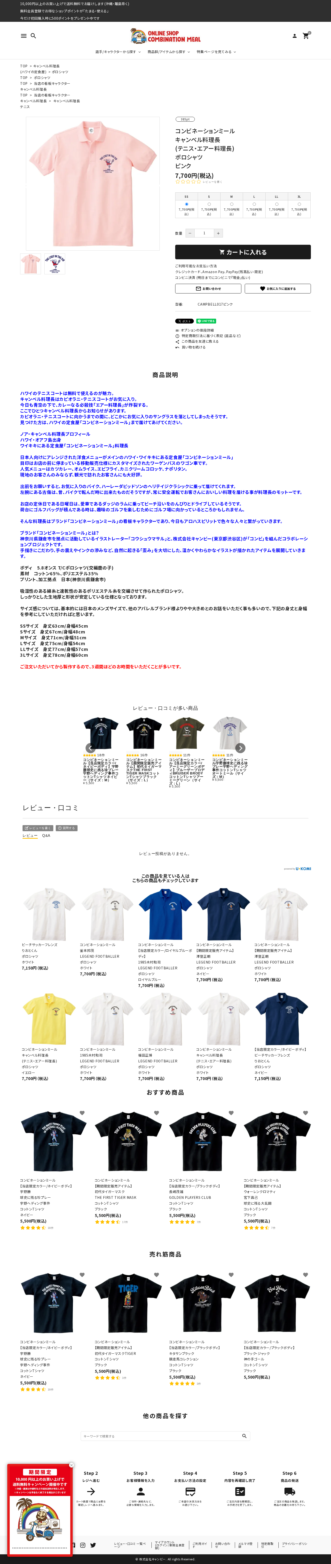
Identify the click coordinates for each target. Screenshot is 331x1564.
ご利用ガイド (200, 1544)
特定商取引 (267, 1544)
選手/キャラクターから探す (115, 51)
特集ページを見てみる (214, 51)
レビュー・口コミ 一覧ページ (130, 1544)
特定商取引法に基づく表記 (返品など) (208, 335)
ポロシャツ (60, 71)
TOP (24, 65)
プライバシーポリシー (294, 1544)
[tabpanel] (93, 184)
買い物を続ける (190, 347)
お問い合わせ (208, 289)
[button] (91, 748)
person (295, 36)
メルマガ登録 (245, 1544)
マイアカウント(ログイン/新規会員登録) (170, 1545)
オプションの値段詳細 (194, 330)
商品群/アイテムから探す (167, 51)
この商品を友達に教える (197, 341)
